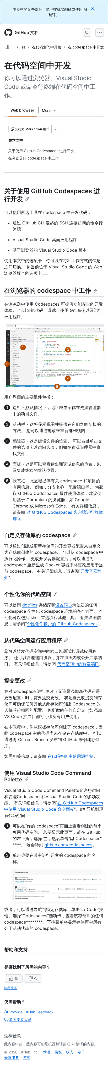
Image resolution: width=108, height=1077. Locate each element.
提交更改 (14, 680)
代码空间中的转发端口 (78, 663)
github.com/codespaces (68, 844)
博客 (26, 1057)
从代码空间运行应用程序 (33, 640)
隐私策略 (10, 988)
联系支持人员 (20, 1019)
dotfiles (29, 604)
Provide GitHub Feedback (31, 1012)
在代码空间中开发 (46, 47)
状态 (69, 1052)
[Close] (93, 8)
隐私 (58, 1052)
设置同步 (63, 604)
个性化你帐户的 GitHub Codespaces (62, 623)
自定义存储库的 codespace (37, 535)
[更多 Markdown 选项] (55, 129)
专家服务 (11, 1057)
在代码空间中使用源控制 (70, 756)
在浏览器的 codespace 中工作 (47, 290)
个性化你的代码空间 (27, 594)
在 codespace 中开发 (86, 47)
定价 (81, 1052)
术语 (46, 1052)
